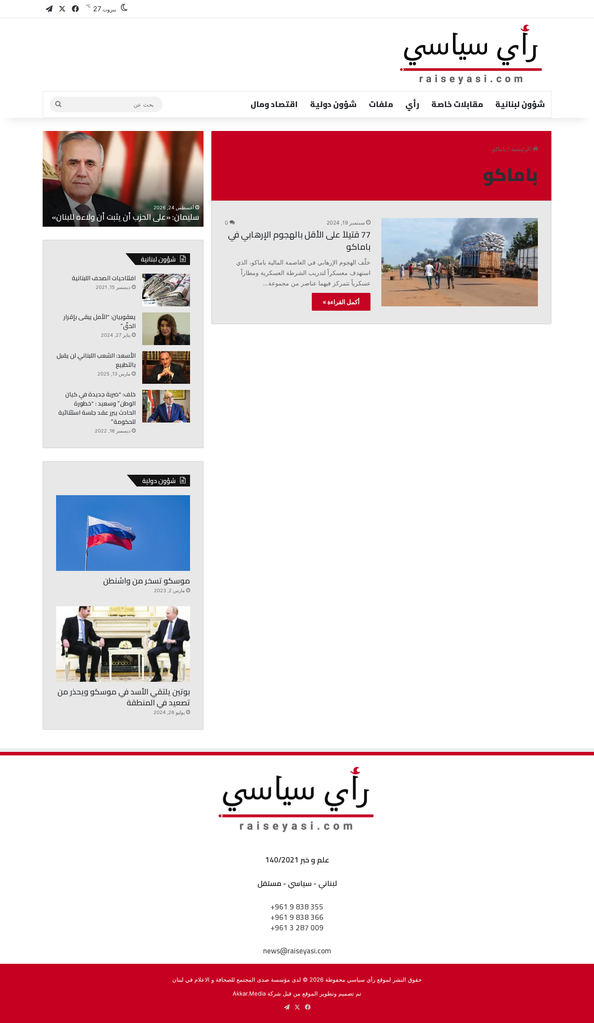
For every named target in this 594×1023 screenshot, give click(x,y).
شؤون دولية (333, 104)
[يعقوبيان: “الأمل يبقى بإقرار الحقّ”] (166, 328)
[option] (123, 179)
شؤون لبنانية (520, 104)
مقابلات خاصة (457, 104)
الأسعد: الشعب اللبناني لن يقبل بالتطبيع (96, 360)
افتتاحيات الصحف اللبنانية (104, 278)
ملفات (381, 104)
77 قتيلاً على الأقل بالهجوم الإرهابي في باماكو (299, 240)
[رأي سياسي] (471, 54)
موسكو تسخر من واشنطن (146, 581)
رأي (412, 104)
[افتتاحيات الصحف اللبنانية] (166, 290)
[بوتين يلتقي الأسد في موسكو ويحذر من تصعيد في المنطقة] (123, 644)
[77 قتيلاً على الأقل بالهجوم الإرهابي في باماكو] (459, 262)
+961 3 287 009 (297, 928)
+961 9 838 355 (297, 907)
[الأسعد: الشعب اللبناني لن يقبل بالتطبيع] (166, 367)
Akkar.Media (249, 993)
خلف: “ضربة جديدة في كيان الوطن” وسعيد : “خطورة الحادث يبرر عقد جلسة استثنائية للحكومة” (97, 408)
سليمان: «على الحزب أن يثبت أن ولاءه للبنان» (125, 217)
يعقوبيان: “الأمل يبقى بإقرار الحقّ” (99, 321)
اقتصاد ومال (274, 104)
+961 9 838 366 (297, 917)
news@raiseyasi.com (297, 951)
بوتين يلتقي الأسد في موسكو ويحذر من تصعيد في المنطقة (123, 697)
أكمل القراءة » (341, 301)
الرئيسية (522, 148)
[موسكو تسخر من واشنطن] (123, 533)
